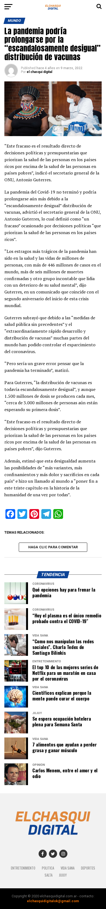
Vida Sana (67, 868)
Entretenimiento (23, 868)
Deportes (88, 868)
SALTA (48, 875)
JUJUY (63, 875)
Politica (48, 868)
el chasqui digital (39, 72)
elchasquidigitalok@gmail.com (53, 901)
